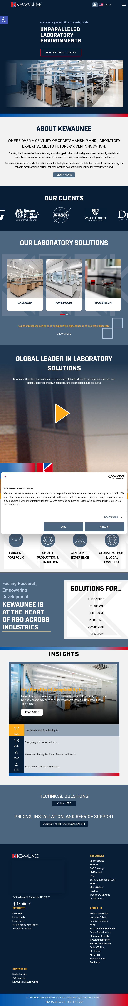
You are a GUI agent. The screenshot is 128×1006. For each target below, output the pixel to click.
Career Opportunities (100, 932)
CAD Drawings (97, 868)
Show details (111, 516)
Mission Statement (99, 913)
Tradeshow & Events (100, 895)
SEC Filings (95, 951)
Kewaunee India (98, 958)
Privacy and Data (54, 1002)
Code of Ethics (97, 947)
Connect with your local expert (64, 823)
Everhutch (95, 962)
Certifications (96, 898)
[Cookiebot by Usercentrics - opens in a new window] (110, 477)
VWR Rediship (19, 978)
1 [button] (62, 314)
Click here (64, 803)
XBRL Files (95, 955)
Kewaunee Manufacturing (25, 982)
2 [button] (67, 314)
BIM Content (96, 872)
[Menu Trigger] (123, 4)
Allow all (104, 526)
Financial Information (100, 943)
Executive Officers (99, 917)
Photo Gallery (96, 887)
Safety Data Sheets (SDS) (103, 879)
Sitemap (79, 1002)
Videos (93, 883)
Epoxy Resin (18, 921)
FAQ (92, 876)
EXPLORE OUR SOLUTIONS (61, 52)
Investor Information (100, 940)
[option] (38, 215)
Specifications (97, 861)
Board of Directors (99, 921)
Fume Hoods (18, 917)
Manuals (94, 864)
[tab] (64, 730)
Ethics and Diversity (99, 936)
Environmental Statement (103, 928)
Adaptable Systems (22, 928)
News (92, 924)
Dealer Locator (19, 974)
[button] (4, 20)
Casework (17, 913)
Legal (69, 1002)
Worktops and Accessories (25, 924)
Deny (63, 526)
